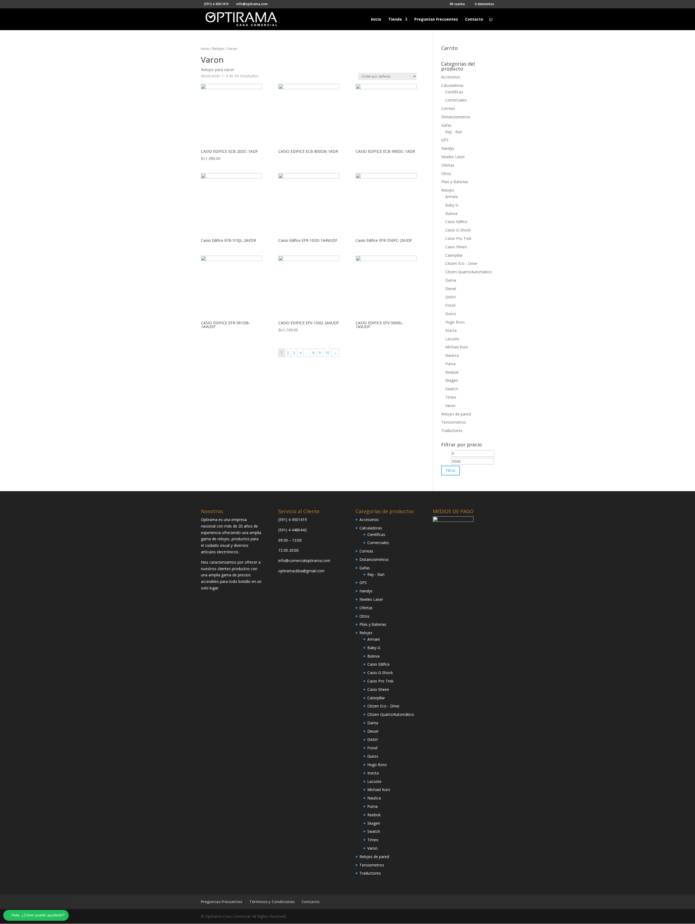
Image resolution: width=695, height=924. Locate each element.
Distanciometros (455, 116)
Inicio (376, 19)
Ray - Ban (453, 131)
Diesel (450, 288)
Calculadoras (452, 85)
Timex (450, 397)
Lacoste (452, 338)
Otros (446, 173)
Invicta (451, 330)
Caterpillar (454, 255)
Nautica (452, 355)
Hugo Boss (455, 322)
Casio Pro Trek (458, 238)
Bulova (451, 213)
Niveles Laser (453, 156)
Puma (450, 363)
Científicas (454, 91)
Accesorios (450, 77)
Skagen (451, 380)
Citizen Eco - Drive (461, 263)
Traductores (452, 430)
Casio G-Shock (458, 230)
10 (327, 352)
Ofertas (447, 165)
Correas (448, 108)
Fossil (450, 305)
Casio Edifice (456, 221)
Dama (450, 280)
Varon (450, 405)
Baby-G (451, 205)
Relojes (218, 48)
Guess (450, 313)
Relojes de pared (456, 414)
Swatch (451, 388)
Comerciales (456, 100)
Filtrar (451, 470)
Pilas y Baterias (454, 181)
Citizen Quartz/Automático (468, 271)
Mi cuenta (457, 4)
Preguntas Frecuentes (436, 19)
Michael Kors (456, 347)
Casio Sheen (456, 246)
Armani (451, 196)
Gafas (446, 125)
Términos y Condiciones (272, 901)
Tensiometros (453, 422)
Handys (447, 148)
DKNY (450, 297)
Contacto (474, 19)
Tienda (395, 19)
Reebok (452, 372)
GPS (444, 139)
